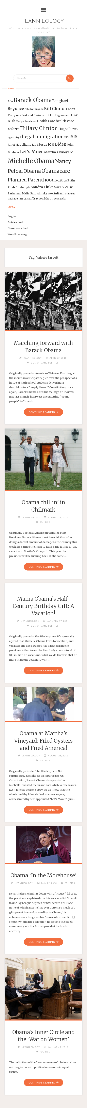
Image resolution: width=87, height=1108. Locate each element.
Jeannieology (43, 21)
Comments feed (18, 228)
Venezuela (60, 198)
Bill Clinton (55, 108)
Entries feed (15, 222)
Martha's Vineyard (58, 152)
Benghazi (60, 101)
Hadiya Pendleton (26, 121)
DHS (18, 115)
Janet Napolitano (19, 144)
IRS (66, 137)
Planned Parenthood (31, 180)
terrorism (25, 198)
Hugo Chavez (68, 129)
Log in (12, 216)
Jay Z (35, 144)
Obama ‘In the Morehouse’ (43, 875)
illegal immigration (42, 136)
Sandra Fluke (42, 187)
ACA (10, 101)
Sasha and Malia (19, 193)
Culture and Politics (44, 363)
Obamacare (55, 170)
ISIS (73, 136)
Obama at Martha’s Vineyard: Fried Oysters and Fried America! (43, 740)
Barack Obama (33, 100)
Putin (71, 180)
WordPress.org (17, 234)
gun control (65, 115)
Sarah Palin (63, 187)
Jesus (43, 144)
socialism (56, 193)
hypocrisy (13, 137)
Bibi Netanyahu (34, 109)
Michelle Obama (31, 161)
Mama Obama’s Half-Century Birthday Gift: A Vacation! (43, 606)
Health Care (46, 121)
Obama (32, 171)
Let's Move (32, 152)
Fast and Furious (32, 115)
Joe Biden (57, 144)
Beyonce (16, 108)
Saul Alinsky (39, 193)
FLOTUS (51, 115)
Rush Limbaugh (19, 187)
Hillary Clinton (39, 128)
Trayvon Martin (42, 198)
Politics (61, 180)
